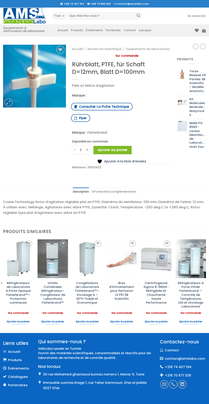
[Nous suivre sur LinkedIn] (182, 384)
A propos (145, 30)
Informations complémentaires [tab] (114, 192)
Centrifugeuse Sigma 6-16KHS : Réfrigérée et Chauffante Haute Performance (156, 293)
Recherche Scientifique (104, 49)
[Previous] (3, 285)
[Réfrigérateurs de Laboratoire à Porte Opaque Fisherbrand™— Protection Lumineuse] (18, 258)
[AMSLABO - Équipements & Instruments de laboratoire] (24, 16)
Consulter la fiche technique (103, 106)
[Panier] (204, 30)
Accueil (63, 30)
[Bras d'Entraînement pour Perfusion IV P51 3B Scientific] (122, 258)
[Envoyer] (138, 16)
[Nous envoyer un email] (164, 384)
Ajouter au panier (112, 150)
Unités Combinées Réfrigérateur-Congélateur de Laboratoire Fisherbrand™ (52, 293)
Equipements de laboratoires (148, 49)
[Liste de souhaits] (197, 30)
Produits (77, 30)
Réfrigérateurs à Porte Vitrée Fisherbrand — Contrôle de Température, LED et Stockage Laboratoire (191, 295)
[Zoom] (8, 102)
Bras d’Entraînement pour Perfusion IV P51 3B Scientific (121, 291)
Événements (94, 30)
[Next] (206, 285)
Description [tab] (81, 192)
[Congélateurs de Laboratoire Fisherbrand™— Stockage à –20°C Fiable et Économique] (87, 258)
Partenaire (113, 30)
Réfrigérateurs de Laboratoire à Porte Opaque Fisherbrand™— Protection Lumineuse (18, 293)
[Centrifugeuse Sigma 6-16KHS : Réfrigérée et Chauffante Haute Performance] (156, 258)
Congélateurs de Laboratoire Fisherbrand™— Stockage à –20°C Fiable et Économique (87, 293)
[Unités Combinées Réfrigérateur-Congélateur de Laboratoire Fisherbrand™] (53, 258)
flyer (82, 118)
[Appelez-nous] (173, 384)
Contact (130, 30)
